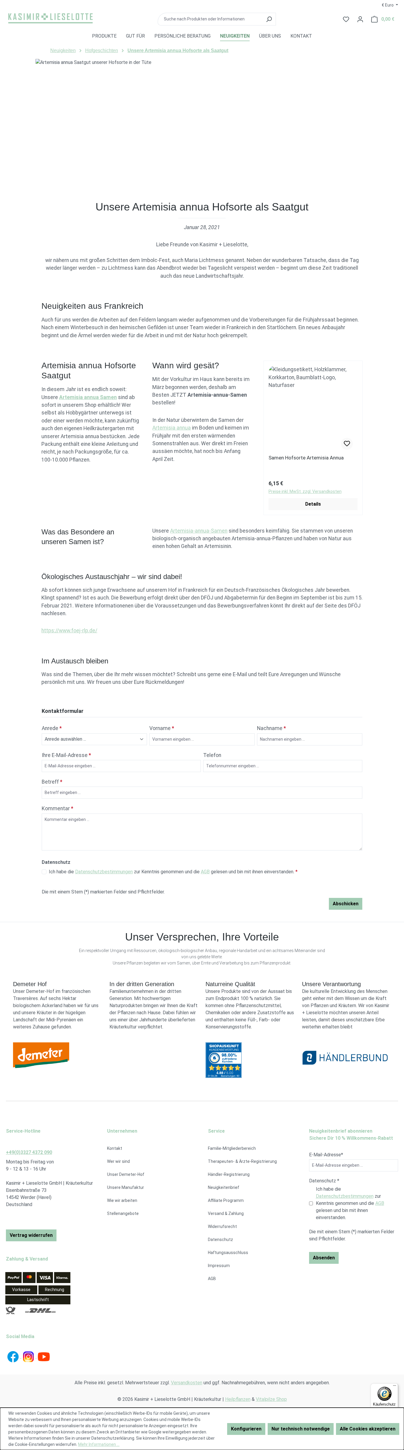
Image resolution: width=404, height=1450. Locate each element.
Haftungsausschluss (228, 1252)
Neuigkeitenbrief (223, 1187)
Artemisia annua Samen (88, 397)
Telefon (212, 755)
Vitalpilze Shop (271, 1399)
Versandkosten (186, 1382)
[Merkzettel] (347, 444)
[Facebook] (13, 1356)
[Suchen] (269, 19)
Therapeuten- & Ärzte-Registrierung (242, 1161)
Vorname (161, 728)
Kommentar (57, 808)
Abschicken (345, 903)
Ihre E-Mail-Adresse (66, 755)
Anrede (52, 728)
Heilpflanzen (238, 1399)
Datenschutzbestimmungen (104, 871)
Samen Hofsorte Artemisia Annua (306, 458)
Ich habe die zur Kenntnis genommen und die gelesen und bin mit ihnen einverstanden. (173, 871)
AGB (205, 871)
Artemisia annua (171, 428)
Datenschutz (220, 1239)
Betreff (52, 782)
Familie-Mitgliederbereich (232, 1148)
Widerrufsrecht (222, 1226)
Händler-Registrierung (229, 1174)
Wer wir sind (118, 1161)
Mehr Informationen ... (98, 1444)
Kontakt (114, 1148)
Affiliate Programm (226, 1200)
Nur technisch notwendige (301, 1429)
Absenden (324, 1258)
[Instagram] (29, 1356)
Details (313, 504)
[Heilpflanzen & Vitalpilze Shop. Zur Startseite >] (50, 18)
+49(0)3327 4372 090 (29, 1152)
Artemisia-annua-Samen (198, 531)
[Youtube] (44, 1356)
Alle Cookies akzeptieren (367, 1429)
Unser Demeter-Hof (125, 1174)
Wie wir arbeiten (122, 1200)
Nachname (271, 728)
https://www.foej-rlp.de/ (69, 631)
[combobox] (210, 19)
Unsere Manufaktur (125, 1187)
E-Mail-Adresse (326, 1155)
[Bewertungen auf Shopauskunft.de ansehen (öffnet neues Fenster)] (250, 1060)
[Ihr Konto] (360, 19)
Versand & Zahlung (226, 1213)
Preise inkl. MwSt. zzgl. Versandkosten (305, 491)
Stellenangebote (123, 1213)
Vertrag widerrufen (31, 1235)
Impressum (219, 1265)
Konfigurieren (246, 1429)
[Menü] (394, 1386)
